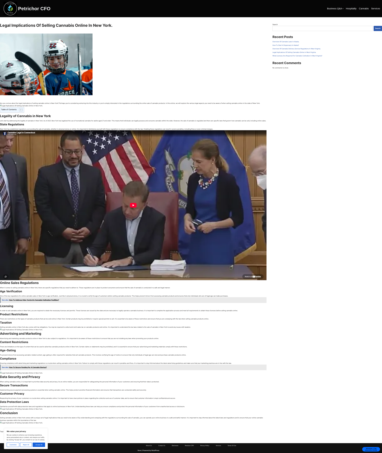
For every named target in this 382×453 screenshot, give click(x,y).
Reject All (26, 445)
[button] (343, 8)
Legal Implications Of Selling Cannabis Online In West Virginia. (294, 52)
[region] (26, 438)
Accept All (39, 445)
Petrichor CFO (189, 445)
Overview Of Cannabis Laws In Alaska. (285, 42)
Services (375, 8)
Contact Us (161, 445)
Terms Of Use (232, 445)
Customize (13, 445)
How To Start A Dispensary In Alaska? (285, 45)
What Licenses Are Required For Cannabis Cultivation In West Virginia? (297, 56)
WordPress (155, 450)
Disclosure (175, 445)
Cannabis (364, 8)
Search (275, 24)
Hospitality (351, 8)
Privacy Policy (204, 445)
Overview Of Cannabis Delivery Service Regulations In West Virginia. (296, 49)
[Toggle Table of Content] (20, 110)
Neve (139, 450)
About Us (149, 445)
